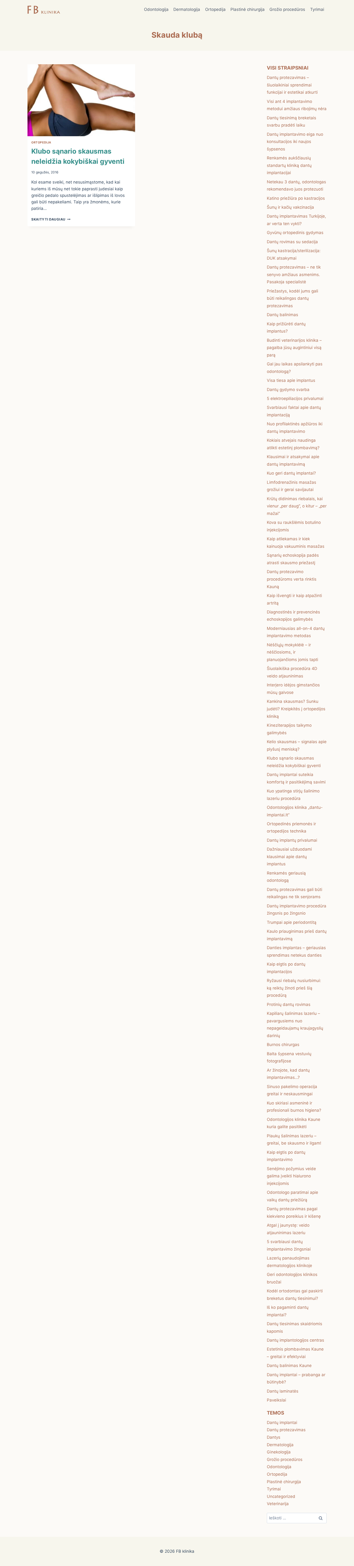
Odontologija (156, 9)
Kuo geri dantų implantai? (291, 473)
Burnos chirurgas (283, 1044)
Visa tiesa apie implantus (291, 380)
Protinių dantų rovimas (288, 1004)
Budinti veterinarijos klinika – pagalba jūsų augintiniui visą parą (294, 347)
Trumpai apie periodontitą (291, 922)
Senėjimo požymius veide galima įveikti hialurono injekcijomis (291, 1176)
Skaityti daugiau (50, 219)
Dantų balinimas (282, 314)
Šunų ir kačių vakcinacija (290, 207)
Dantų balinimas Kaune (289, 1365)
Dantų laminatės (282, 1391)
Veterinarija (278, 1503)
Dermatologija (186, 9)
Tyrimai (317, 9)
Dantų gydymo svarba (288, 389)
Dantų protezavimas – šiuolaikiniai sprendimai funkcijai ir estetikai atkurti (292, 85)
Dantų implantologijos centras (295, 1340)
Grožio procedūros (287, 9)
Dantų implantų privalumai (292, 840)
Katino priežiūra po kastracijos (296, 198)
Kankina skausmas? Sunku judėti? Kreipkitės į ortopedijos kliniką (296, 709)
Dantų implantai (282, 1422)
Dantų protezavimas (286, 1429)
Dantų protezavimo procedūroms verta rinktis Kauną (291, 579)
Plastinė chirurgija (247, 9)
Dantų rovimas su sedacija (292, 241)
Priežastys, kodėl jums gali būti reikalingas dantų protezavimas (292, 298)
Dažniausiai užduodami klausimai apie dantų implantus (289, 856)
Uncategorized (281, 1496)
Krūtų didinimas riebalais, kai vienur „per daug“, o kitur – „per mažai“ (297, 506)
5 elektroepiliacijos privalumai (295, 398)
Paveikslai (276, 1400)
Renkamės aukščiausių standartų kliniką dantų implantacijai (289, 165)
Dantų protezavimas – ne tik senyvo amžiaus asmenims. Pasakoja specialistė (294, 274)
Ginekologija (279, 1452)
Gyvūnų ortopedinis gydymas (295, 232)
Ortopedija (215, 9)
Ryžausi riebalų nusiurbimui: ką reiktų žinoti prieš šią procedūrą (294, 988)
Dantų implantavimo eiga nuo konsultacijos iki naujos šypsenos (295, 141)
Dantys (273, 1437)
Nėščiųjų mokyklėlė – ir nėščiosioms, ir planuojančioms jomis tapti (292, 652)
